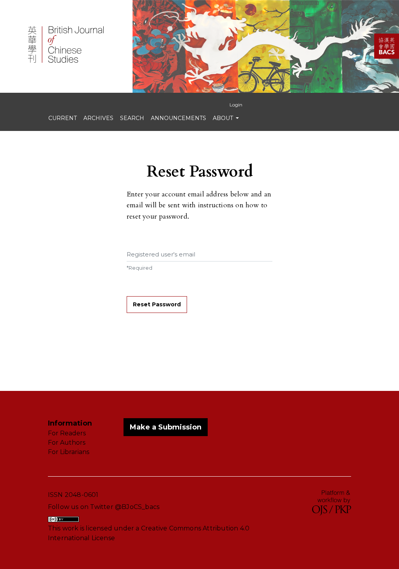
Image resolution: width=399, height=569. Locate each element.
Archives (98, 118)
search (132, 118)
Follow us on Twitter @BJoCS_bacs (103, 507)
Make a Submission (165, 427)
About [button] (224, 118)
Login (236, 105)
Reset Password (157, 304)
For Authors (66, 442)
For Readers (67, 433)
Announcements (178, 118)
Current (62, 118)
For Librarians (68, 452)
